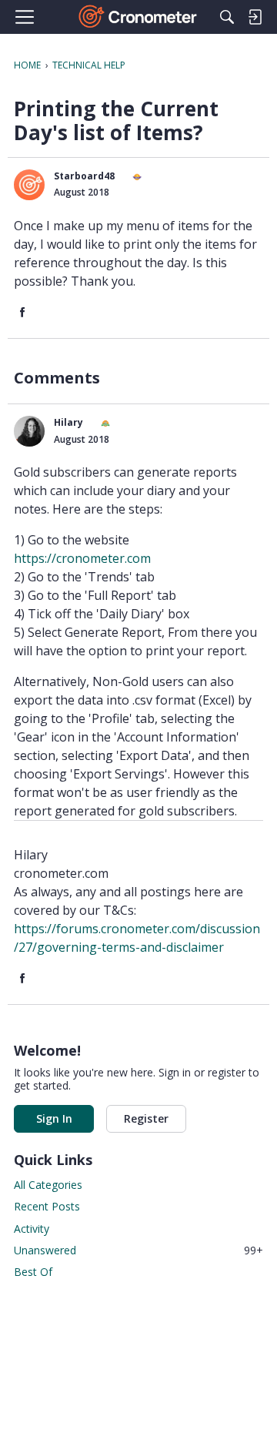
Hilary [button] (68, 422)
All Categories (48, 1184)
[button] (29, 184)
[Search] (227, 17)
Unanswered (138, 1250)
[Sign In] (255, 17)
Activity (31, 1228)
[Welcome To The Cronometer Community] (139, 17)
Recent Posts (47, 1206)
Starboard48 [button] (84, 175)
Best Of (33, 1271)
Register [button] (146, 1118)
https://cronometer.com (82, 558)
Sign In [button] (54, 1118)
